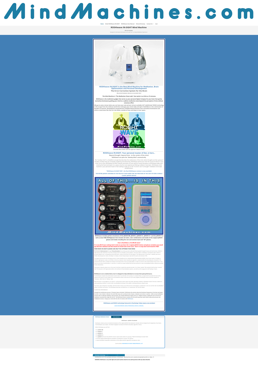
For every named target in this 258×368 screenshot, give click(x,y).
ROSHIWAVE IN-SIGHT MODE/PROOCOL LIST (132, 343)
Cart (156, 24)
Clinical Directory (140, 24)
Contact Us (149, 24)
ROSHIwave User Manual (127, 24)
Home (102, 24)
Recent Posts (112, 355)
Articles (121, 355)
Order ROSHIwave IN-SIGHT (112, 24)
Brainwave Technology (100, 355)
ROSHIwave (130, 298)
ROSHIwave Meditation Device (102, 317)
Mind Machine (116, 317)
